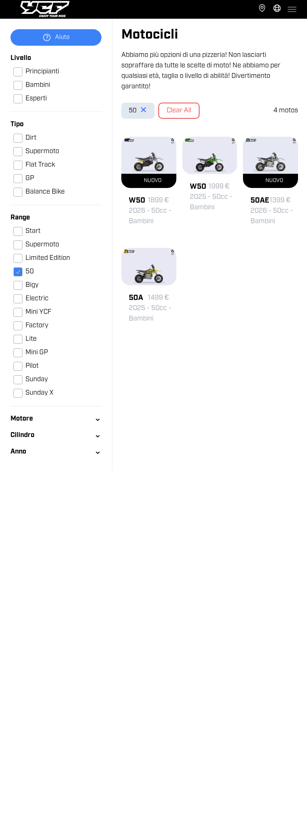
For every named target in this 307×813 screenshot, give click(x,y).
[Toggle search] (277, 9)
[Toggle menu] (292, 9)
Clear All (179, 110)
